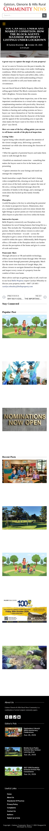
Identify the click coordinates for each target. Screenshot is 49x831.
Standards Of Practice (15, 801)
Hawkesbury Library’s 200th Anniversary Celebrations (32, 730)
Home (9, 794)
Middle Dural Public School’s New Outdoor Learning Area (32, 750)
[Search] (44, 15)
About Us (10, 797)
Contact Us (11, 811)
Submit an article (13, 818)
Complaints (11, 808)
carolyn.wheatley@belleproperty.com (17, 286)
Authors (10, 814)
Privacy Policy (12, 804)
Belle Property (18, 281)
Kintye (29, 827)
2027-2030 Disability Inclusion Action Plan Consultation (32, 770)
